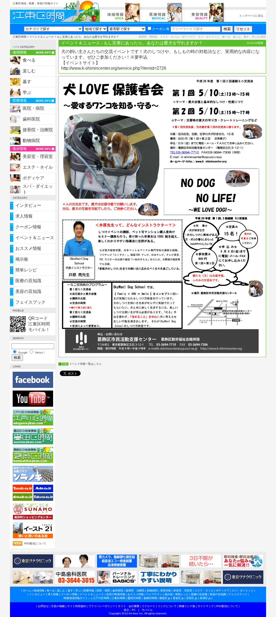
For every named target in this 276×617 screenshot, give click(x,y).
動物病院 (31, 140)
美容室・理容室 (38, 156)
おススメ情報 (28, 248)
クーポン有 (161, 29)
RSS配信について (35, 543)
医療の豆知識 (28, 280)
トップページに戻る (251, 15)
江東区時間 (19, 36)
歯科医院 (31, 119)
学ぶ (27, 92)
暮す (27, 81)
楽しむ (29, 71)
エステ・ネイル (38, 167)
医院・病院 (33, 108)
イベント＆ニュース (41, 36)
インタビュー (28, 205)
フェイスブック (30, 302)
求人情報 (24, 216)
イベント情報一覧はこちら (85, 363)
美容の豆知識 (28, 291)
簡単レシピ (26, 270)
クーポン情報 (28, 227)
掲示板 (21, 259)
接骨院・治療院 (38, 129)
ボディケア (33, 178)
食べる (29, 60)
